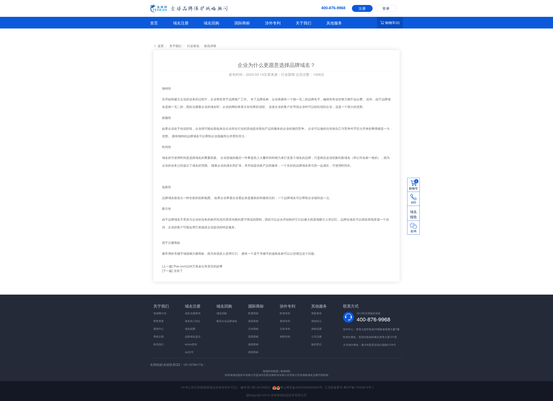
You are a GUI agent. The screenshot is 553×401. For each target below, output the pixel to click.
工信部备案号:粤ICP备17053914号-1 (349, 387)
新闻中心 (158, 328)
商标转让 (316, 321)
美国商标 (253, 321)
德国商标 (253, 344)
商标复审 (316, 313)
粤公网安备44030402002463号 (301, 387)
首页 (154, 22)
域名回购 (211, 22)
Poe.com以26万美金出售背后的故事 (198, 266)
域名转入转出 (192, 321)
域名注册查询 (192, 313)
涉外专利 (273, 22)
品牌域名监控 (192, 336)
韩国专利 (285, 336)
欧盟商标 (253, 313)
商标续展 (316, 328)
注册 (362, 8)
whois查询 (191, 344)
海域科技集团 (270, 371)
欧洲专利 (285, 313)
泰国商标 (253, 352)
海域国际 (285, 371)
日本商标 (253, 328)
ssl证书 (189, 352)
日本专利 (285, 328)
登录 (386, 8)
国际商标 (242, 22)
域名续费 (190, 328)
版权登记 (316, 344)
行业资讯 (193, 46)
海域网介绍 (159, 313)
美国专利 (285, 321)
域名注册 (181, 22)
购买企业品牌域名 (226, 321)
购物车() (392, 22)
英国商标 (253, 336)
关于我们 (303, 22)
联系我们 (158, 344)
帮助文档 (158, 336)
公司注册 (316, 336)
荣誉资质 (158, 321)
